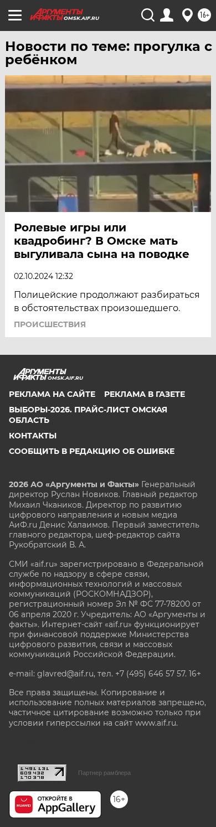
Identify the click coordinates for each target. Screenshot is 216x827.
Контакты (32, 436)
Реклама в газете (144, 394)
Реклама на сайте (52, 394)
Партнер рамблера (104, 772)
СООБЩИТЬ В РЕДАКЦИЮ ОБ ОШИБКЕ (91, 451)
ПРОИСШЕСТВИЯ (50, 324)
